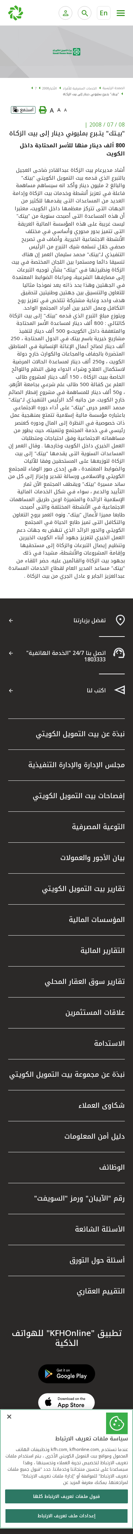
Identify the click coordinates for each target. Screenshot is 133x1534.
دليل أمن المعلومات (94, 1136)
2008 (45, 88)
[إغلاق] (9, 1416)
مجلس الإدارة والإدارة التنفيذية (76, 764)
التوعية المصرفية (98, 826)
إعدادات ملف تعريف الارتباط (66, 1516)
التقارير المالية (102, 950)
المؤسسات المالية (97, 919)
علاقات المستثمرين (95, 1012)
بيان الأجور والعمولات (92, 857)
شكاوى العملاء (101, 1105)
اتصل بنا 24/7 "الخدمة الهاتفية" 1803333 (66, 656)
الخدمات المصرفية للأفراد (80, 88)
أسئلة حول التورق (97, 1260)
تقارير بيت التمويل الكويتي (83, 888)
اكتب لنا (96, 690)
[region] (66, 1469)
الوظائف (112, 1167)
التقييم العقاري (101, 1291)
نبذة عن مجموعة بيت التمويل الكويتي (67, 1074)
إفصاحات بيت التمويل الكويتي (79, 795)
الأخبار (53, 88)
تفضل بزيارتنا (89, 620)
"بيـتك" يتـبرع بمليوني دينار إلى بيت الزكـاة (91, 94)
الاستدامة (109, 1043)
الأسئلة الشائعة (100, 1229)
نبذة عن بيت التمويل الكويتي (80, 733)
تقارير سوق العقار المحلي (85, 981)
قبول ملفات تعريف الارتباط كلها (66, 1496)
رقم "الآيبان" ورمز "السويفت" (79, 1198)
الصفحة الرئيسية (114, 88)
